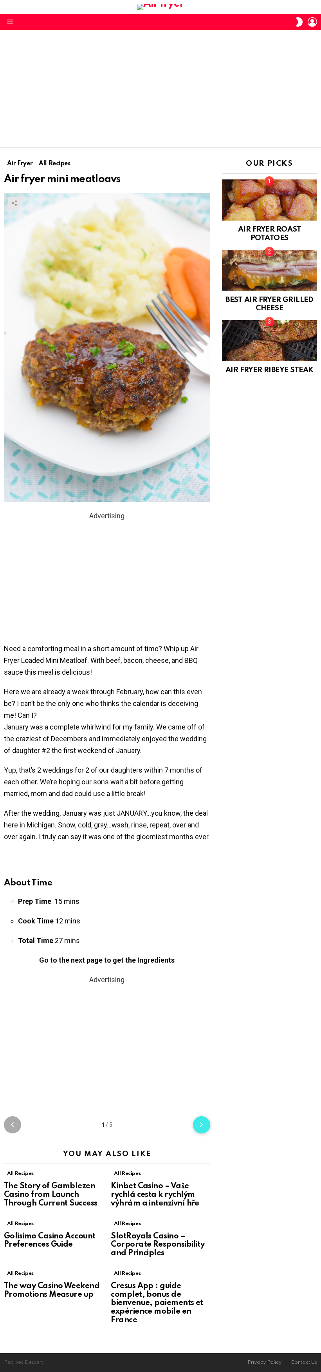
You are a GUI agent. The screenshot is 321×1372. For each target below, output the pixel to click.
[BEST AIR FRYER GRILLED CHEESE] (269, 270)
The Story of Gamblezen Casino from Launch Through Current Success (50, 1194)
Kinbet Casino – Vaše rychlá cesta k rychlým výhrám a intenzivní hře (155, 1194)
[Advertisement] (160, 88)
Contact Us (303, 1362)
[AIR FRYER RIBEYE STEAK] (269, 340)
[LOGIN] (312, 22)
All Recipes (20, 1173)
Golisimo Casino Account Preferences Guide (50, 1241)
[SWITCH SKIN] (299, 22)
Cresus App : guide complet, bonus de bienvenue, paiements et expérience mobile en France (157, 1303)
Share (14, 203)
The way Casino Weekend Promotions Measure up (51, 1290)
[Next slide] (201, 1124)
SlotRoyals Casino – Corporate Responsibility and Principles (157, 1245)
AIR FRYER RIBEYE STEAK (269, 370)
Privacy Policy (264, 1362)
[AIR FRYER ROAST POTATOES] (269, 199)
